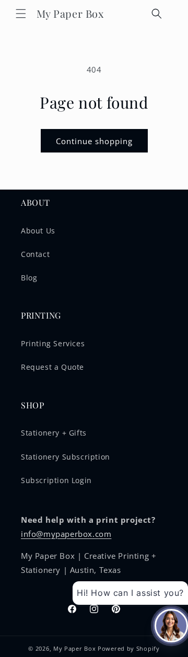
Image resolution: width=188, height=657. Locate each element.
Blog (29, 278)
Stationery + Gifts (54, 433)
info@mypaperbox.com (66, 534)
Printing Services (53, 343)
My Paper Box (74, 648)
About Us (38, 231)
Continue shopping (94, 141)
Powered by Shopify (129, 648)
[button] (20, 13)
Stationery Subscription (65, 457)
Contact (35, 254)
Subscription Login (56, 480)
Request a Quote (52, 367)
